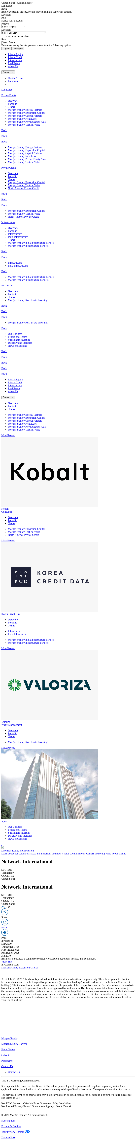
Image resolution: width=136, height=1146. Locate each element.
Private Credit (15, 57)
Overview (13, 100)
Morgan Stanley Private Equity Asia (27, 121)
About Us (13, 66)
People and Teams (17, 336)
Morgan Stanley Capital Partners (25, 115)
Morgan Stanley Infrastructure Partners (28, 245)
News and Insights (17, 345)
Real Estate (14, 63)
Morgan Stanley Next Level (22, 118)
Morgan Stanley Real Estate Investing (27, 300)
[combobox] (68, 5)
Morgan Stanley (9, 1038)
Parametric (6, 1060)
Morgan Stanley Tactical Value (24, 124)
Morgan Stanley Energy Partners (25, 109)
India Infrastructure (18, 236)
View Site (6, 961)
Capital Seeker (15, 78)
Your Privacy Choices (13, 1131)
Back (4, 130)
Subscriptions (8, 1120)
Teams (11, 106)
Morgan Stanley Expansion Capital (26, 112)
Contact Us (8, 72)
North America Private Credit (23, 188)
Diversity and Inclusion (20, 342)
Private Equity (15, 54)
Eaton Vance (8, 1049)
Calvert (5, 1055)
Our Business (15, 333)
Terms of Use (8, 1137)
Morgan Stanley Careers (14, 1043)
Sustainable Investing (19, 339)
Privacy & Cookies (11, 1126)
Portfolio (12, 103)
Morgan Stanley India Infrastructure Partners (31, 242)
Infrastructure (15, 60)
